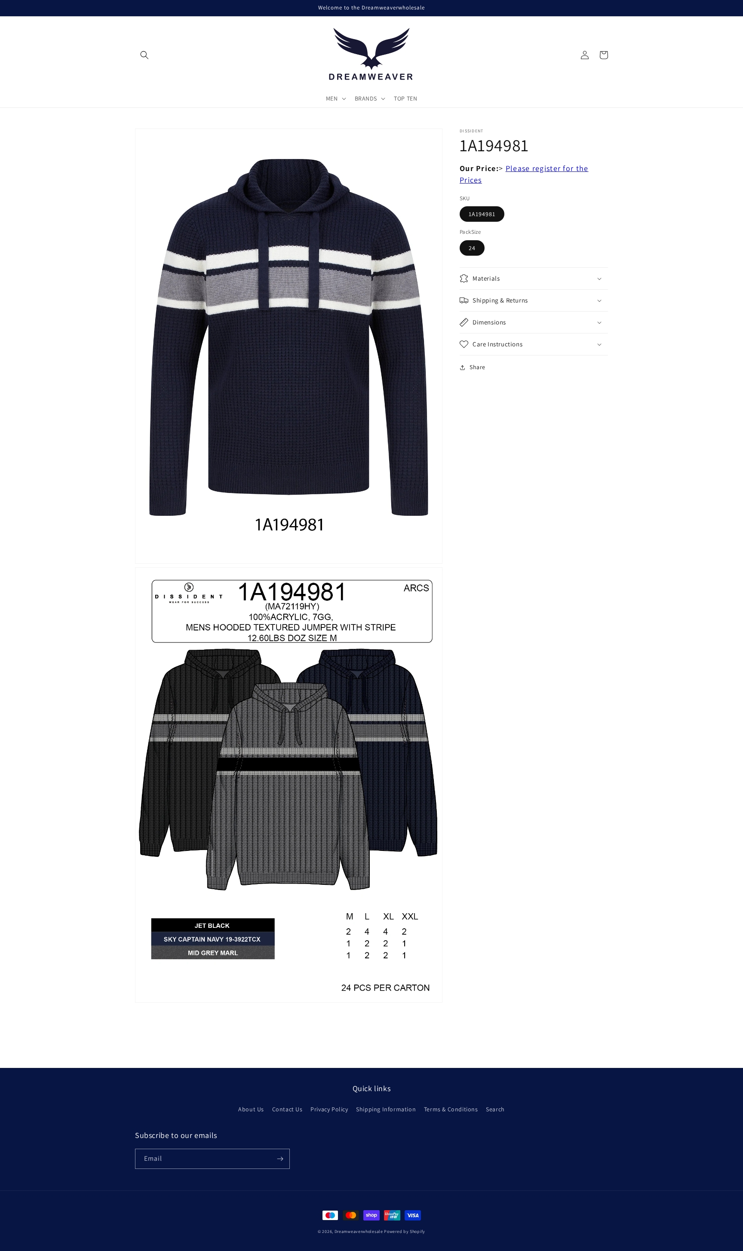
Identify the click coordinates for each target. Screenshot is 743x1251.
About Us (251, 1109)
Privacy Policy (329, 1109)
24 (472, 248)
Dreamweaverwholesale (359, 1231)
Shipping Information (386, 1109)
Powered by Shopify (404, 1231)
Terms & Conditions (451, 1109)
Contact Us (287, 1109)
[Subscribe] (279, 1159)
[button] (144, 55)
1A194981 (482, 214)
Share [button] (477, 367)
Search (495, 1109)
